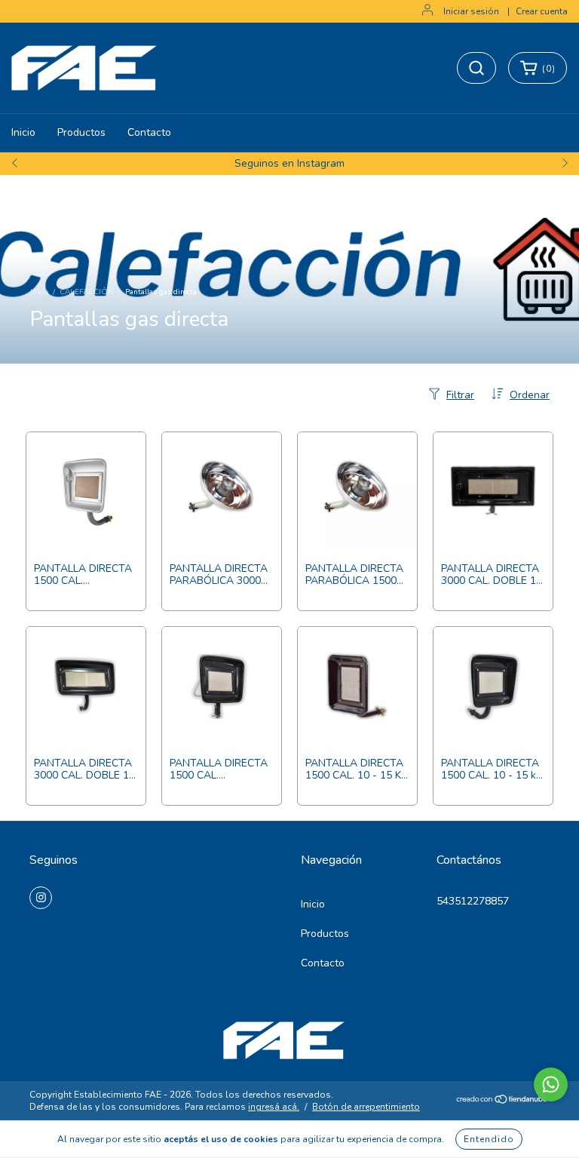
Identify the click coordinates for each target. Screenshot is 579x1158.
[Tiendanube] (502, 1101)
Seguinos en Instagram (289, 163)
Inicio (23, 132)
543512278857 (473, 901)
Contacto (149, 132)
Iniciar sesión (471, 11)
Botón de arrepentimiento (366, 1107)
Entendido (489, 1139)
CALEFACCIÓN (87, 292)
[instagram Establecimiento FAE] (40, 897)
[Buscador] (476, 68)
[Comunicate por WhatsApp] (551, 1084)
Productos (81, 132)
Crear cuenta (542, 11)
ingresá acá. (273, 1107)
